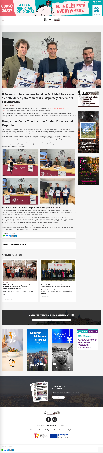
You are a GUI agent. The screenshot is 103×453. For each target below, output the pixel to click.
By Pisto (70, 430)
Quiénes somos (40, 425)
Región (47, 282)
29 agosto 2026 (8, 299)
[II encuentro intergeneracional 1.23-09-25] (20, 191)
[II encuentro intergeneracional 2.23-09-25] (57, 162)
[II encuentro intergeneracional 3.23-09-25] (20, 162)
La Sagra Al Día (63, 425)
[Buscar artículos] (101, 20)
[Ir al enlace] (48, 419)
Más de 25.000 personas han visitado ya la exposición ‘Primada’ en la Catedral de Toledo (55, 285)
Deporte (12, 105)
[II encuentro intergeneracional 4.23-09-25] (57, 191)
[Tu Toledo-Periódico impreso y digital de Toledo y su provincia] (52, 19)
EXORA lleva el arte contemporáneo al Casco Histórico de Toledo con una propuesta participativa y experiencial (18, 286)
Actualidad (5, 105)
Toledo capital (11, 282)
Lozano (11, 117)
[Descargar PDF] (51, 320)
